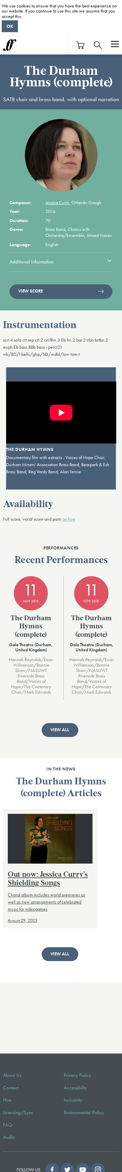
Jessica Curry (57, 202)
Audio (9, 1137)
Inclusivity (73, 1100)
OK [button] (9, 26)
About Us (12, 1075)
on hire (68, 519)
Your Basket (80, 45)
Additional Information (31, 261)
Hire (7, 1100)
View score (30, 291)
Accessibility (75, 1087)
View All (59, 730)
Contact (11, 1087)
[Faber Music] (9, 45)
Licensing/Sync (18, 1112)
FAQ (7, 1125)
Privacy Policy (77, 1075)
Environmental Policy (84, 1112)
